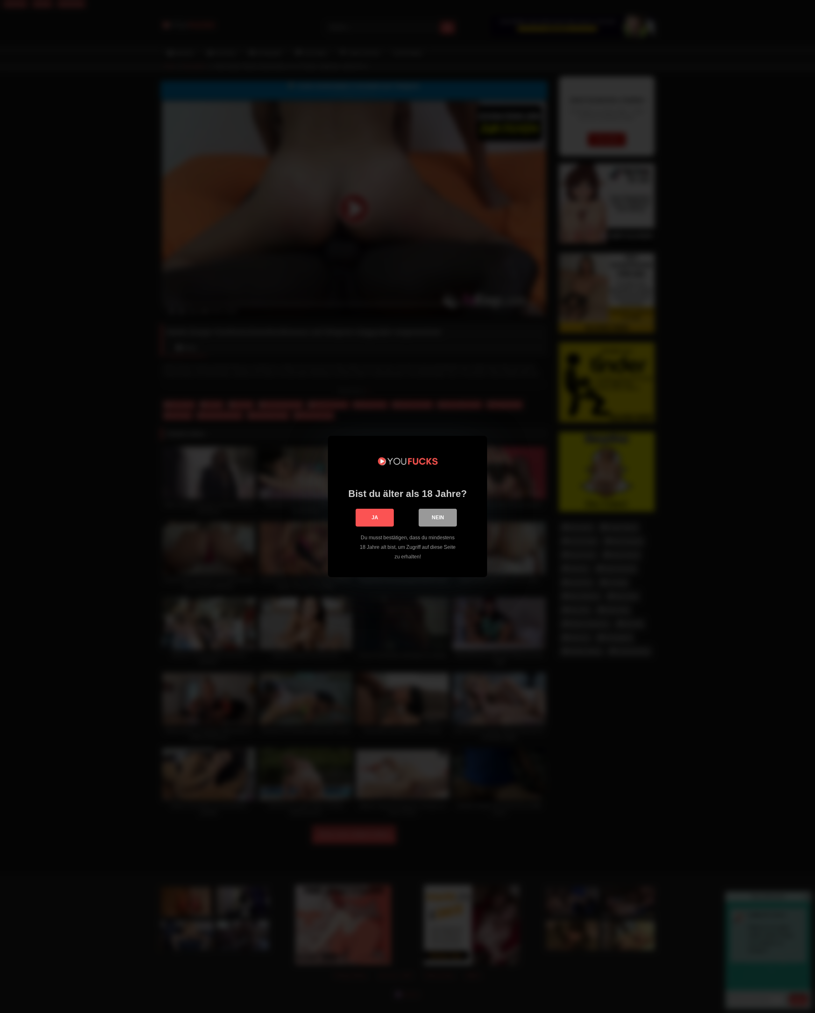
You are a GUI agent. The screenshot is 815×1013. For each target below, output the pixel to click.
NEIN (438, 517)
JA (375, 517)
